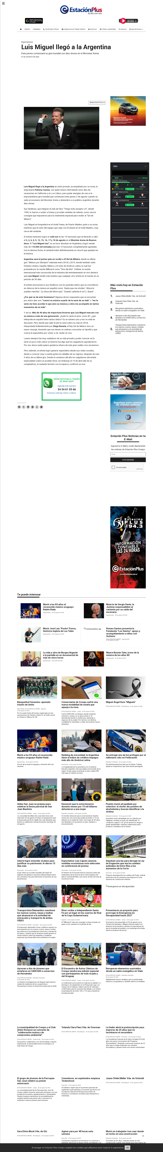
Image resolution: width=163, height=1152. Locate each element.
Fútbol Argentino (108, 29)
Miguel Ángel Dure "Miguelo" (121, 702)
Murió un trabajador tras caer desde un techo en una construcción (125, 1132)
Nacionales (65, 764)
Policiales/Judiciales (112, 761)
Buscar (123, 29)
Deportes (43, 708)
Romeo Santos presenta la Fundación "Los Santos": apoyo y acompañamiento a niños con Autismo (123, 632)
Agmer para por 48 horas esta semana (77, 1132)
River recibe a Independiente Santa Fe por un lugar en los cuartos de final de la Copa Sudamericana (81, 913)
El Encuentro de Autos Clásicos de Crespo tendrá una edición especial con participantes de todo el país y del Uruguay (80, 972)
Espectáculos (27, 42)
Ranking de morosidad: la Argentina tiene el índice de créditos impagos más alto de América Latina (80, 757)
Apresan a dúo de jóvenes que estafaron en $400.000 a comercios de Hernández (36, 971)
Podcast (93, 29)
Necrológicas (125, 706)
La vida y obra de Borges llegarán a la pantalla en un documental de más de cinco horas (60, 655)
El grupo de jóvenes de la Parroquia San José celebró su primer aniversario (35, 1081)
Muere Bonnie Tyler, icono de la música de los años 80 (122, 653)
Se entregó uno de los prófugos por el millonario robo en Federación (126, 756)
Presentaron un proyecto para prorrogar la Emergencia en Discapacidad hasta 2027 (122, 913)
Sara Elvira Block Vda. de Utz (32, 1131)
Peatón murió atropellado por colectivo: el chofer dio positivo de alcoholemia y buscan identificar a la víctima (125, 808)
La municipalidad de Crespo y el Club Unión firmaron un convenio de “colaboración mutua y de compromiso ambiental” (36, 1031)
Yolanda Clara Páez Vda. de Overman (81, 1027)
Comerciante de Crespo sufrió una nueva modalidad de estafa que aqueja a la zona (80, 705)
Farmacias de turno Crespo (74, 29)
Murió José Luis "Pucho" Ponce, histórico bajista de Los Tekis (59, 629)
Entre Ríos (109, 872)
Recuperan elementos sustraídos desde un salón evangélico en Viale (124, 969)
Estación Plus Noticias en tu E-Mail (128, 437)
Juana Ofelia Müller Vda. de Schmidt (125, 1078)
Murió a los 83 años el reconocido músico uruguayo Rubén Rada (58, 607)
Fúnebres (36, 29)
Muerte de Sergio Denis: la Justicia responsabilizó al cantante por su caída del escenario (120, 608)
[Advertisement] (81, 76)
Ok (127, 1147)
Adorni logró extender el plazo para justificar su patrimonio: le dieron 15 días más (36, 863)
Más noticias (136, 29)
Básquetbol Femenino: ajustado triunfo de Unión (33, 703)
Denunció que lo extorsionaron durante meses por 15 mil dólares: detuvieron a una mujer (79, 806)
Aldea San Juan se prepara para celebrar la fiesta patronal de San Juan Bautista (34, 806)
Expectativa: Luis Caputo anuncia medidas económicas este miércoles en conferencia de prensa (81, 863)
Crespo (27, 29)
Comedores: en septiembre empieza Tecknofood (81, 1079)
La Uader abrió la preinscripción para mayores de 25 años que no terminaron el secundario (125, 1030)
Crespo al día (36, 1039)
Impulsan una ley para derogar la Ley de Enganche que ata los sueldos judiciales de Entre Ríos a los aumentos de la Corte (125, 865)
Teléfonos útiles (52, 29)
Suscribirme (128, 460)
